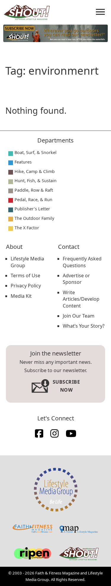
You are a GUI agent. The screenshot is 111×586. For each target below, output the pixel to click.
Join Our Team (78, 316)
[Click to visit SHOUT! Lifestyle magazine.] (79, 553)
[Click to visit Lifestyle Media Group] (55, 489)
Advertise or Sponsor (76, 278)
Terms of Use (25, 275)
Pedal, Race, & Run (33, 199)
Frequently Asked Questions (82, 261)
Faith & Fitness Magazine (57, 573)
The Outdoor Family (34, 218)
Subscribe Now (66, 386)
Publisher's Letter (32, 209)
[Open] (100, 12)
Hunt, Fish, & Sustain (36, 180)
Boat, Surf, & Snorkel (36, 152)
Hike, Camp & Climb (35, 171)
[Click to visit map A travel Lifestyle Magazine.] (79, 529)
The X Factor (27, 227)
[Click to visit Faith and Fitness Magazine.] (32, 529)
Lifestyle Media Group (27, 261)
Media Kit (21, 296)
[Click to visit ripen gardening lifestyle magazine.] (32, 553)
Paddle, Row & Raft (34, 190)
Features (23, 162)
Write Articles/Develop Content (81, 299)
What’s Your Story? (83, 326)
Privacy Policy (26, 285)
